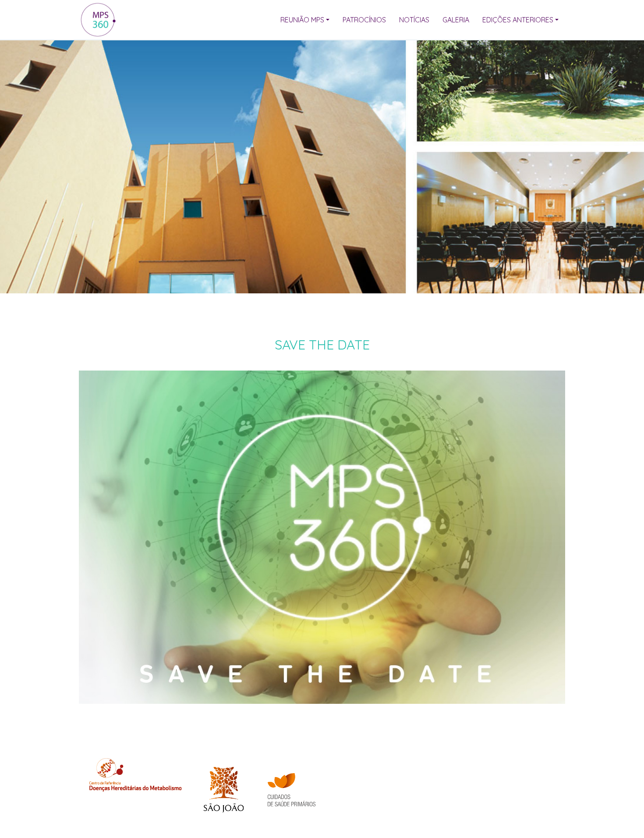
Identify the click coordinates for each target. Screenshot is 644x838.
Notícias (414, 19)
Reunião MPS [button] (302, 19)
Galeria (455, 19)
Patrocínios (364, 19)
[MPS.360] (98, 19)
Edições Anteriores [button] (517, 19)
